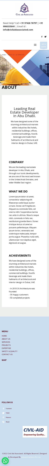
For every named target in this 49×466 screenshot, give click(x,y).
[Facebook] (42, 36)
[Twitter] (45, 36)
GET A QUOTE (43, 45)
